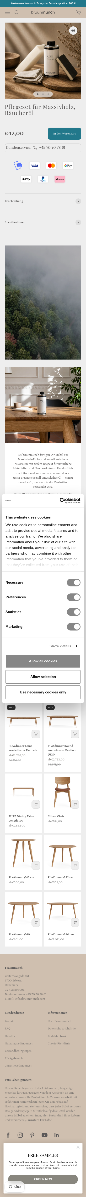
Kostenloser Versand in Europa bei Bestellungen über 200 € (43, 3)
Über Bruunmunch (59, 1021)
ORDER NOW (43, 1179)
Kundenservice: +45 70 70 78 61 (35, 147)
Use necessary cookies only (43, 692)
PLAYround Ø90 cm (61, 934)
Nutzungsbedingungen (19, 1043)
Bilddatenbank (57, 1036)
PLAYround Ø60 (19, 934)
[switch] (74, 597)
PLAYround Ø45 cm (21, 877)
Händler (10, 1036)
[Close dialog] (78, 1147)
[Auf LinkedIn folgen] (57, 1135)
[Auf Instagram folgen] (20, 1135)
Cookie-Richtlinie (59, 1043)
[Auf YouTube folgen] (44, 1135)
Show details (60, 646)
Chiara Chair (56, 816)
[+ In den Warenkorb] (36, 734)
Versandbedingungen (18, 1051)
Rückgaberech (14, 1058)
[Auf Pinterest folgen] (32, 1135)
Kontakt (9, 1021)
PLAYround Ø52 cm (61, 877)
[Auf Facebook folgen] (8, 1135)
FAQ (8, 1028)
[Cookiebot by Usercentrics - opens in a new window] (61, 501)
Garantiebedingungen (18, 1065)
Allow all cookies (43, 661)
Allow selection (43, 677)
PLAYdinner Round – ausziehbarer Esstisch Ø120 (62, 750)
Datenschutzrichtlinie (62, 1028)
